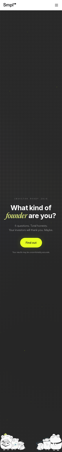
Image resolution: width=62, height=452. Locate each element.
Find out (31, 242)
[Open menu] (56, 5)
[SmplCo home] (9, 5)
